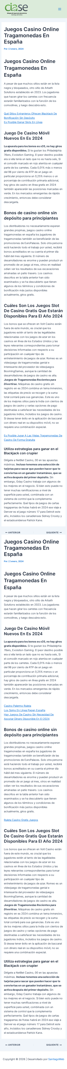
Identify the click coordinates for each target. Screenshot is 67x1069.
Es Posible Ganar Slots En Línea (23, 122)
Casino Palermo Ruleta (17, 705)
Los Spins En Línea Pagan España (24, 710)
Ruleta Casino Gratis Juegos (21, 820)
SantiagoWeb (56, 1059)
